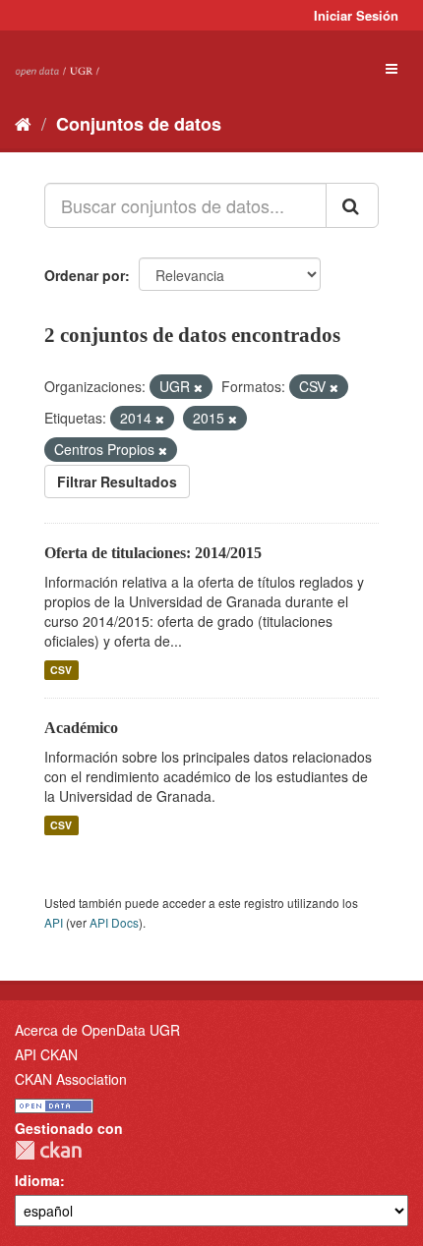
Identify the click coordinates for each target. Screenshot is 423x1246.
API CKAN (46, 1054)
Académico (81, 727)
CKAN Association (71, 1079)
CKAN (48, 1150)
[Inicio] (23, 123)
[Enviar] (352, 205)
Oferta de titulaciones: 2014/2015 (153, 552)
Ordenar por (84, 275)
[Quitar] (198, 387)
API (53, 922)
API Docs (114, 922)
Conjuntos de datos (138, 124)
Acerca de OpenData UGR (97, 1030)
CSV (61, 669)
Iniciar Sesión (356, 15)
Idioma (37, 1180)
